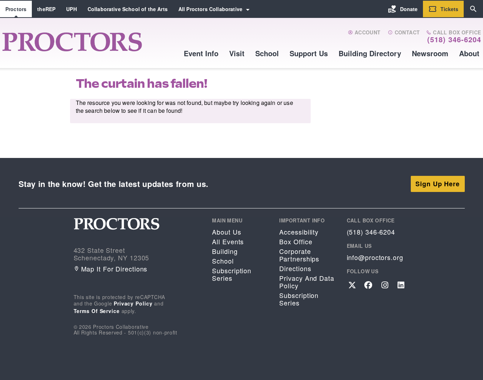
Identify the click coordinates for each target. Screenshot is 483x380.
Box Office (295, 241)
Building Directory (370, 53)
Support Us (309, 53)
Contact (406, 32)
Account (366, 32)
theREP (46, 9)
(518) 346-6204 (454, 39)
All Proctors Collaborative (210, 9)
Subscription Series (231, 274)
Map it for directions (114, 269)
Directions (295, 268)
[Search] (473, 9)
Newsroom (430, 53)
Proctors (15, 9)
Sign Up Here (437, 183)
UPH (71, 9)
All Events (228, 241)
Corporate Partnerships (299, 255)
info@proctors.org (375, 257)
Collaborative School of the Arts (128, 9)
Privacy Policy (133, 303)
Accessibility (299, 232)
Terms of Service (97, 310)
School (267, 53)
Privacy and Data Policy (306, 281)
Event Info (201, 53)
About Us (226, 232)
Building (224, 251)
